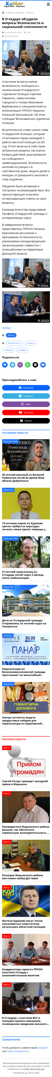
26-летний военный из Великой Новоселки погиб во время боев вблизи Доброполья (23, 477)
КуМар (6, 328)
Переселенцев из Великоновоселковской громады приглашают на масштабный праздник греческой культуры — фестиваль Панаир (23, 671)
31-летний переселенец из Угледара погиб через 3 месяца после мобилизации (23, 574)
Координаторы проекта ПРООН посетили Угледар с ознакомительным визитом (22, 972)
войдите (43, 1047)
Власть (11, 335)
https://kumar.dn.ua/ (34, 1069)
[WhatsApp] (28, 365)
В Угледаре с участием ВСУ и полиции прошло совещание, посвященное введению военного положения (24, 1020)
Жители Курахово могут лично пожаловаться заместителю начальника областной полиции (23, 923)
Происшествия (10, 441)
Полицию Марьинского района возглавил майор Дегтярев (22, 877)
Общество (8, 490)
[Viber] (20, 365)
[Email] (43, 365)
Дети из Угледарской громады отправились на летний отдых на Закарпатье (24, 623)
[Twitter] (35, 365)
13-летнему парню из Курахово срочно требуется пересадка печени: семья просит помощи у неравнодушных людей (23, 526)
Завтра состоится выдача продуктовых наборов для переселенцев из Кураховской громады (22, 720)
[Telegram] (12, 365)
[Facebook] (5, 365)
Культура (7, 635)
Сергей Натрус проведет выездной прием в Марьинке (25, 783)
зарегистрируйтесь (18, 1051)
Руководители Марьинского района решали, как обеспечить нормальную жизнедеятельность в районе (25, 829)
